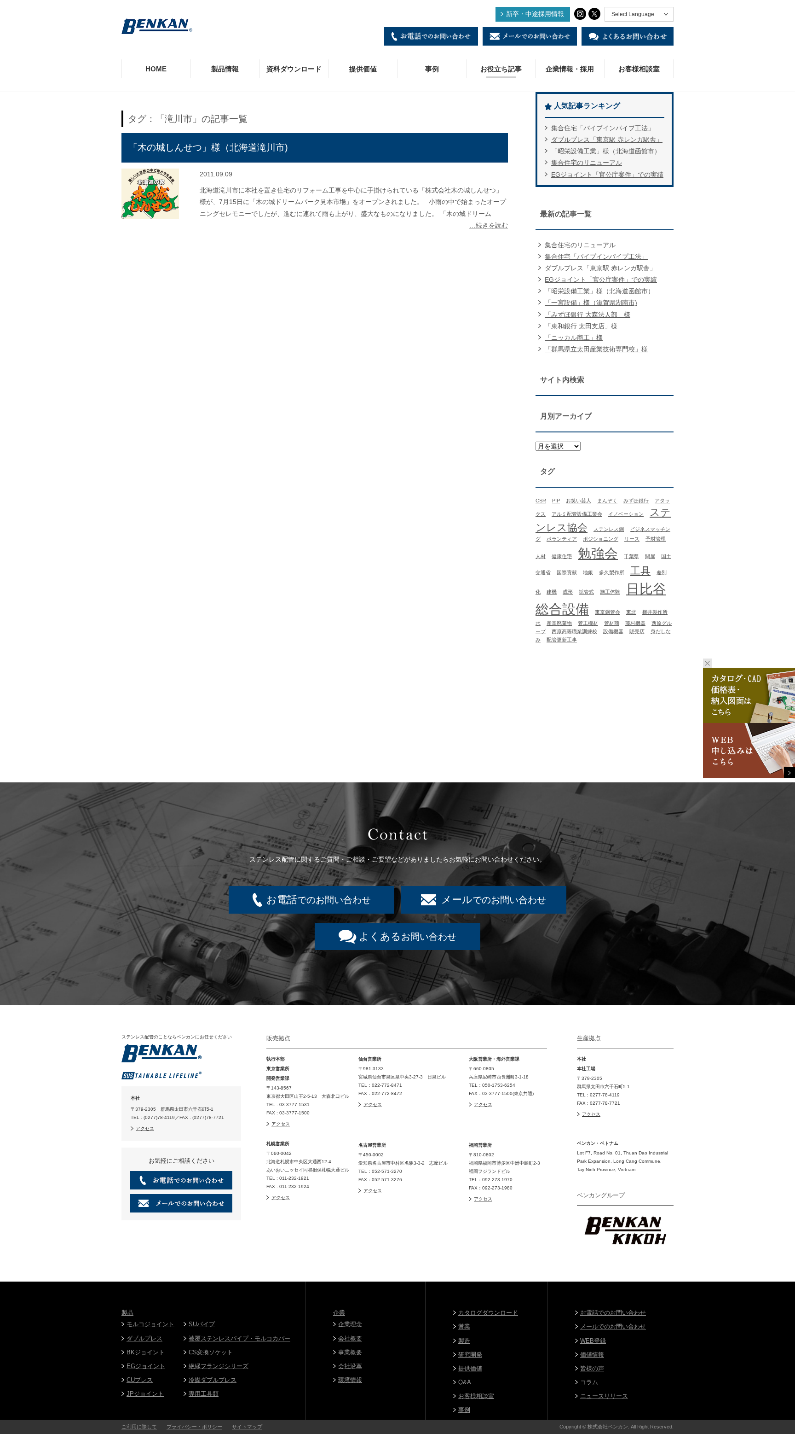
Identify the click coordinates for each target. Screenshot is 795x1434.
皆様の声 (592, 1368)
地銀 (588, 572)
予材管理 (655, 539)
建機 (552, 592)
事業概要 (350, 1352)
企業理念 (350, 1324)
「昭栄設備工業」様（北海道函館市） (606, 151)
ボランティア (562, 539)
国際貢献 (567, 572)
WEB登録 (593, 1340)
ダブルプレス (144, 1338)
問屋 (650, 556)
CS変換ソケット (211, 1352)
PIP (556, 500)
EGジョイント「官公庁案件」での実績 (607, 174)
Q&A (464, 1382)
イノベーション (626, 514)
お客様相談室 (639, 69)
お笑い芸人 (578, 500)
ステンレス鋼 (608, 529)
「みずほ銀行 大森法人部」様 (587, 314)
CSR (541, 500)
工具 (640, 571)
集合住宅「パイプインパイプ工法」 (602, 128)
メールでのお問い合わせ (613, 1326)
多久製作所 (611, 572)
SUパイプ (202, 1324)
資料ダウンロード (294, 69)
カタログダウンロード (488, 1312)
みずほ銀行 (636, 500)
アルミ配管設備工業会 (577, 514)
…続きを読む (488, 225)
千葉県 (631, 556)
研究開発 (470, 1354)
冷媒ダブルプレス (212, 1379)
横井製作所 (655, 612)
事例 (432, 69)
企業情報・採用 (570, 69)
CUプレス (140, 1379)
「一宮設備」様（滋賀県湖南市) (591, 302)
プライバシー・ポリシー (194, 1426)
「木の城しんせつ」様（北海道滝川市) (208, 147)
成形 (568, 592)
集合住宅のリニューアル (586, 162)
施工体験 (610, 592)
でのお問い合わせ (318, 899)
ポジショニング (600, 539)
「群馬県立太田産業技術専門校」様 (596, 349)
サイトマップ (247, 1426)
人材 (541, 556)
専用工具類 (204, 1393)
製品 (127, 1312)
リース (631, 539)
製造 (464, 1340)
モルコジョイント (150, 1324)
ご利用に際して (139, 1426)
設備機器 (613, 631)
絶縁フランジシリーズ (218, 1366)
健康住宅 (562, 556)
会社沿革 (350, 1366)
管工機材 (588, 623)
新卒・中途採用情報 (535, 14)
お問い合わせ (407, 936)
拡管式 (586, 592)
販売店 (637, 631)
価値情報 (592, 1354)
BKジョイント (146, 1352)
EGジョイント (146, 1366)
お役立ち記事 (501, 69)
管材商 (611, 623)
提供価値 (363, 69)
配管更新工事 (562, 639)
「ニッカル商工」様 (574, 337)
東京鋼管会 (607, 612)
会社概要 (350, 1338)
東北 (631, 612)
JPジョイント (145, 1393)
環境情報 (350, 1379)
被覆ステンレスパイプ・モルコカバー (239, 1338)
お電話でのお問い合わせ (613, 1312)
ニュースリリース (604, 1396)
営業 (464, 1326)
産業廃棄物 (559, 623)
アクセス (145, 1128)
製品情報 (225, 69)
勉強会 (598, 553)
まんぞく (607, 500)
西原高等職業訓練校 (574, 631)
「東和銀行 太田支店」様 (581, 326)
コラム (589, 1382)
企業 (339, 1312)
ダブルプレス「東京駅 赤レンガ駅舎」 (606, 139)
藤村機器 (635, 623)
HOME (156, 69)
